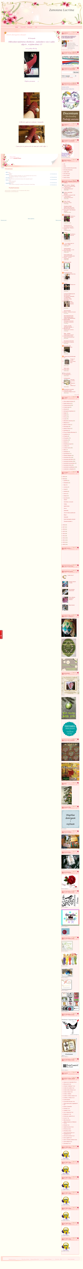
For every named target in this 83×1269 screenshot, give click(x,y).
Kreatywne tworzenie (69, 341)
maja (65, 489)
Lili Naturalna (67, 378)
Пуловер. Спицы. (68, 202)
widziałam (66, 451)
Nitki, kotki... (67, 368)
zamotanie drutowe (17, 158)
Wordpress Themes (47, 1259)
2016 (64, 529)
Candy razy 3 (71, 575)
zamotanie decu (67, 457)
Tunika (65, 504)
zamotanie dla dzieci (68, 459)
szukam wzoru (67, 447)
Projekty (66, 436)
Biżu (65, 166)
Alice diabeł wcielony (69, 401)
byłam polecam (67, 403)
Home (16, 27)
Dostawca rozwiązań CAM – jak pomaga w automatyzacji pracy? (69, 187)
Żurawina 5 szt (67, 1143)
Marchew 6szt (67, 1120)
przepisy (66, 440)
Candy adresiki (67, 405)
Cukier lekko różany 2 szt (70, 1090)
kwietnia (66, 491)
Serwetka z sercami (68, 501)
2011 (64, 540)
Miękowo (66, 422)
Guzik (65, 415)
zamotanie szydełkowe (69, 467)
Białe (71, 347)
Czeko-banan (67, 1099)
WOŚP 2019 (66, 506)
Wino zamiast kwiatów (72, 302)
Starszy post (58, 220)
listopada (66, 482)
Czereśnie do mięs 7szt (69, 1101)
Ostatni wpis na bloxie (69, 329)
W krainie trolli (67, 346)
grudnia (65, 480)
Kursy (65, 416)
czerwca (66, 487)
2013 (64, 535)
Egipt (65, 413)
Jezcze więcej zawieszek (69, 512)
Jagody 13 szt (67, 1110)
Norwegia (66, 426)
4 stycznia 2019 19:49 (53, 177)
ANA (7, 172)
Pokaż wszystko (76, 394)
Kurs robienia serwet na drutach (72, 598)
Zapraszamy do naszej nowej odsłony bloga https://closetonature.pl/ (69, 336)
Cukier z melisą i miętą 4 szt (70, 1095)
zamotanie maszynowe (69, 463)
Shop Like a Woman (25, 1259)
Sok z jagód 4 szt (68, 1137)
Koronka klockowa (68, 169)
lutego (65, 495)
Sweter (65, 499)
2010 (64, 542)
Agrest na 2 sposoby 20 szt (70, 1082)
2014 (64, 533)
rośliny (65, 445)
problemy (66, 434)
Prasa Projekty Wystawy (69, 432)
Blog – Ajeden (67, 333)
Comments (29, 27)
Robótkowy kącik (68, 444)
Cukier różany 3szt (68, 1091)
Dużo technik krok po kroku (70, 168)
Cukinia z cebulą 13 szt (69, 1097)
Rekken (66, 442)
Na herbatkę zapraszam (72, 590)
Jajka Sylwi (66, 171)
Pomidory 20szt (67, 1130)
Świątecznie (72, 284)
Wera (65, 449)
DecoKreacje (67, 173)
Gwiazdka (66, 510)
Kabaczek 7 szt (67, 1114)
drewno (66, 409)
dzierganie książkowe (69, 411)
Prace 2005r (67, 175)
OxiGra (65, 283)
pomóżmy (66, 430)
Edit (36, 27)
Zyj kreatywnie (67, 310)
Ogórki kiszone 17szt (69, 1127)
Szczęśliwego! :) (67, 374)
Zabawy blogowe (68, 455)
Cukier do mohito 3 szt (69, 1088)
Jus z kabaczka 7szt (68, 1112)
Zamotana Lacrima (61, 10)
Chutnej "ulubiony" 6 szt (69, 1086)
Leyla (65, 418)
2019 (64, 478)
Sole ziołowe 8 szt (68, 1141)
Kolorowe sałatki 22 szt (69, 1116)
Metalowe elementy (68, 420)
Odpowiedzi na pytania (69, 342)
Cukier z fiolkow (67, 1093)
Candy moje (67, 407)
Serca (65, 508)
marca (65, 493)
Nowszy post (3, 220)
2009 (64, 544)
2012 (64, 538)
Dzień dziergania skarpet (16, 35)
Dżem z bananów (68, 1106)
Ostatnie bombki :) (68, 521)
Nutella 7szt (66, 1125)
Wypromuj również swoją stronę (67, 88)
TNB (61, 1259)
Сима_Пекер (67, 201)
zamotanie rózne (68, 465)
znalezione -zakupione (69, 469)
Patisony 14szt (67, 1128)
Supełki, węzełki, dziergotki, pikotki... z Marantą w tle (69, 327)
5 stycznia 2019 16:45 (53, 179)
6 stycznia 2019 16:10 (53, 182)
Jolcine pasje (67, 214)
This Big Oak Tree (68, 272)
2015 (64, 531)
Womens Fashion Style (34, 1259)
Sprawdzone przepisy (69, 389)
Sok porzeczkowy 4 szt (69, 1135)
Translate (71, 77)
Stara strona (67, 177)
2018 (64, 524)
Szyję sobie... (67, 369)
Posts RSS (23, 27)
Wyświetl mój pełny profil (67, 49)
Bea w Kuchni (67, 373)
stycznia (66, 498)
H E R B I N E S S (68, 225)
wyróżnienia (67, 453)
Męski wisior (72, 605)
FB (64, 164)
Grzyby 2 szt (67, 1108)
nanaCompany (67, 248)
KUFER (65, 232)
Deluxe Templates (71, 1259)
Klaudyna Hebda (68, 206)
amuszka (8, 177)
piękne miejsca (67, 428)
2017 (64, 527)
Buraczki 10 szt (67, 1084)
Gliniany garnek (67, 262)
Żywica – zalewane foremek (70, 311)
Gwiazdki (66, 517)
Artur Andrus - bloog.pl (69, 185)
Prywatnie (66, 438)
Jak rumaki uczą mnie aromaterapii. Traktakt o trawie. (69, 228)
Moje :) (65, 514)
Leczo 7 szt (66, 1118)
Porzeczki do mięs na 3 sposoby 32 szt (69, 1133)
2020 (64, 476)
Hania (7, 180)
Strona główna (31, 218)
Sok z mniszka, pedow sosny (70, 1139)
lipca (65, 484)
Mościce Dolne (67, 424)
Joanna (7, 174)
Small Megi (8, 183)
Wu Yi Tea (57, 1259)
